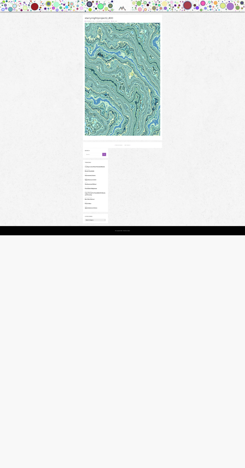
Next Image (127, 145)
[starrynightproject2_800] (122, 135)
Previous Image (118, 145)
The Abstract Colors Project (103, 21)
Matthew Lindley (126, 230)
